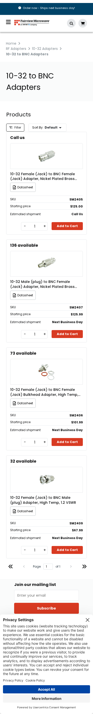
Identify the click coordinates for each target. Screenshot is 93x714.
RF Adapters (16, 48)
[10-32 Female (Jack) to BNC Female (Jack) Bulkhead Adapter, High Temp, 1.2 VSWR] (46, 364)
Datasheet (25, 187)
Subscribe (46, 608)
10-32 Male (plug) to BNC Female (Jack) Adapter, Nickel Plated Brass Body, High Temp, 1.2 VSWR (42, 284)
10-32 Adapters (45, 48)
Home (11, 43)
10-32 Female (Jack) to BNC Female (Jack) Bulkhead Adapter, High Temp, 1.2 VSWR (44, 392)
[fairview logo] (32, 22)
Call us (17, 137)
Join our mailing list (35, 584)
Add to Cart (67, 226)
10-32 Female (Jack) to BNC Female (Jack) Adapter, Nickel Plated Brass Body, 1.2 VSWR (42, 176)
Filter (17, 127)
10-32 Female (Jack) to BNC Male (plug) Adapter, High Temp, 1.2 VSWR (43, 500)
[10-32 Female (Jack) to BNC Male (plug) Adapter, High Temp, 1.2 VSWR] (46, 472)
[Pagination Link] (10, 567)
